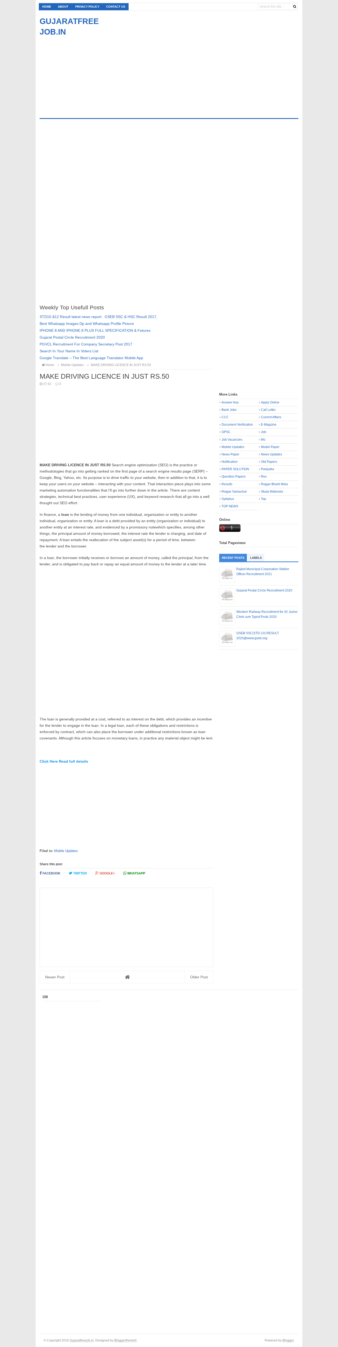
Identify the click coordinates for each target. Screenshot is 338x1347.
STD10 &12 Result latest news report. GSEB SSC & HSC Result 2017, (98, 317)
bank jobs (229, 410)
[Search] (294, 6)
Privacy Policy (87, 6)
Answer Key (230, 402)
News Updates (271, 454)
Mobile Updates (66, 851)
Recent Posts (233, 557)
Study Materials (272, 491)
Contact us (115, 6)
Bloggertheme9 (125, 1340)
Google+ (107, 873)
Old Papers (269, 462)
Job (263, 432)
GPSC (226, 432)
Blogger (288, 1340)
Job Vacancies (232, 439)
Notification (230, 462)
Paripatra (267, 469)
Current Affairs (271, 417)
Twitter (79, 873)
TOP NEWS (230, 506)
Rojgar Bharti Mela (274, 484)
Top (263, 499)
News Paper (230, 454)
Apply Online (270, 402)
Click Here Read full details (64, 761)
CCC (225, 417)
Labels (256, 557)
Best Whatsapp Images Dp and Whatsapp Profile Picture (87, 323)
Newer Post (54, 977)
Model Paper (270, 447)
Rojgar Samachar (234, 491)
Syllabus (228, 499)
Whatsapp (135, 873)
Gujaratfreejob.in (82, 1340)
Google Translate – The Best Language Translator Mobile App (91, 358)
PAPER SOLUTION (235, 469)
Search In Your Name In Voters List (69, 351)
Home (46, 6)
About (63, 6)
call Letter (268, 410)
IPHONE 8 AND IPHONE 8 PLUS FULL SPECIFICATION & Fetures (95, 330)
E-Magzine (268, 424)
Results (227, 484)
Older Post (199, 977)
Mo (263, 439)
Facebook (51, 873)
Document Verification (237, 424)
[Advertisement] (84, 74)
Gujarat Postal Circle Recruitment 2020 (72, 337)
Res (264, 476)
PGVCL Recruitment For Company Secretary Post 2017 (86, 344)
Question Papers (234, 476)
